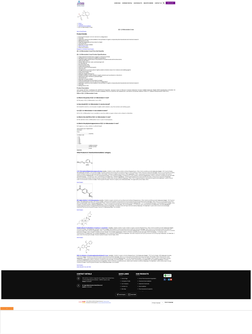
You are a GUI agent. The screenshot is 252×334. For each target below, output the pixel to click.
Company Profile (127, 3)
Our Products (138, 3)
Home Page (117, 3)
